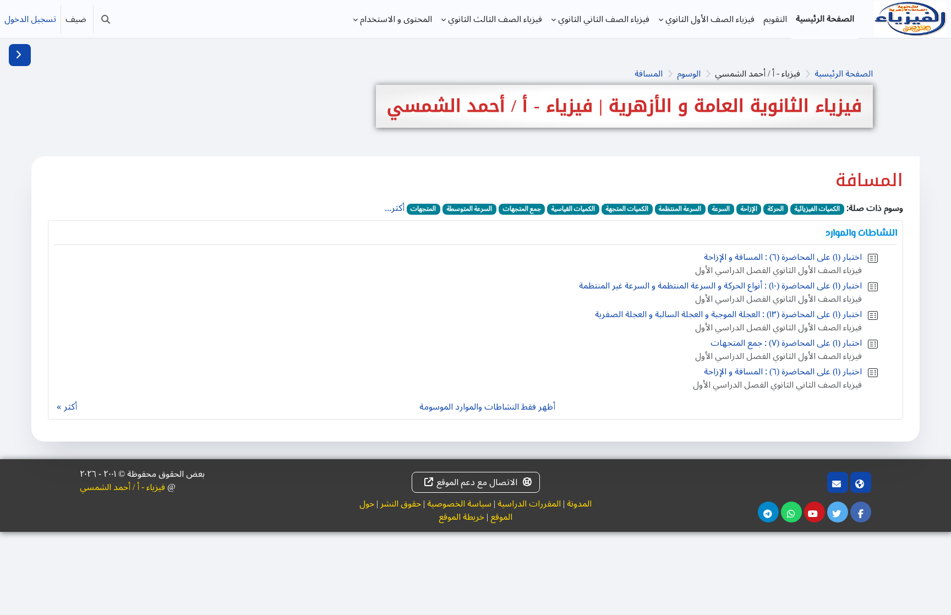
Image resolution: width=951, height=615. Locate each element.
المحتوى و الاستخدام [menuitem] (396, 19)
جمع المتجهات (522, 209)
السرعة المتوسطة (469, 209)
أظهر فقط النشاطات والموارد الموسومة (487, 406)
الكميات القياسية (573, 209)
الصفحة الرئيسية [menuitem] (825, 18)
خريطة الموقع (461, 517)
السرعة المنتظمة (680, 209)
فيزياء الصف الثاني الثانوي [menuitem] (603, 19)
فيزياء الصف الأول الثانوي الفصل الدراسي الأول (778, 270)
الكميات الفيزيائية (817, 209)
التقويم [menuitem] (775, 19)
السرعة (721, 209)
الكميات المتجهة (627, 209)
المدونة (579, 503)
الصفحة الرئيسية (844, 73)
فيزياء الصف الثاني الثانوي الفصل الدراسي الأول (777, 384)
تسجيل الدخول (30, 19)
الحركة (776, 209)
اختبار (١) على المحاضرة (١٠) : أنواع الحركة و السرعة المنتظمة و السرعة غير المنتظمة (720, 285)
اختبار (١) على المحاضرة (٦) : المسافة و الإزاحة (783, 257)
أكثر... (395, 208)
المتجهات (423, 209)
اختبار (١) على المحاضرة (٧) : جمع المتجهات (786, 343)
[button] (106, 19)
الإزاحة (749, 209)
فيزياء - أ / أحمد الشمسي (122, 487)
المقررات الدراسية (529, 503)
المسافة (649, 73)
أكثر (70, 406)
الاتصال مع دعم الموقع (476, 482)
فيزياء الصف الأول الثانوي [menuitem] (710, 19)
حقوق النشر (400, 503)
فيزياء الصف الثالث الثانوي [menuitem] (495, 19)
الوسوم (689, 73)
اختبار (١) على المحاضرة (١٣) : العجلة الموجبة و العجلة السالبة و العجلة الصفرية (728, 314)
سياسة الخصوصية (459, 503)
